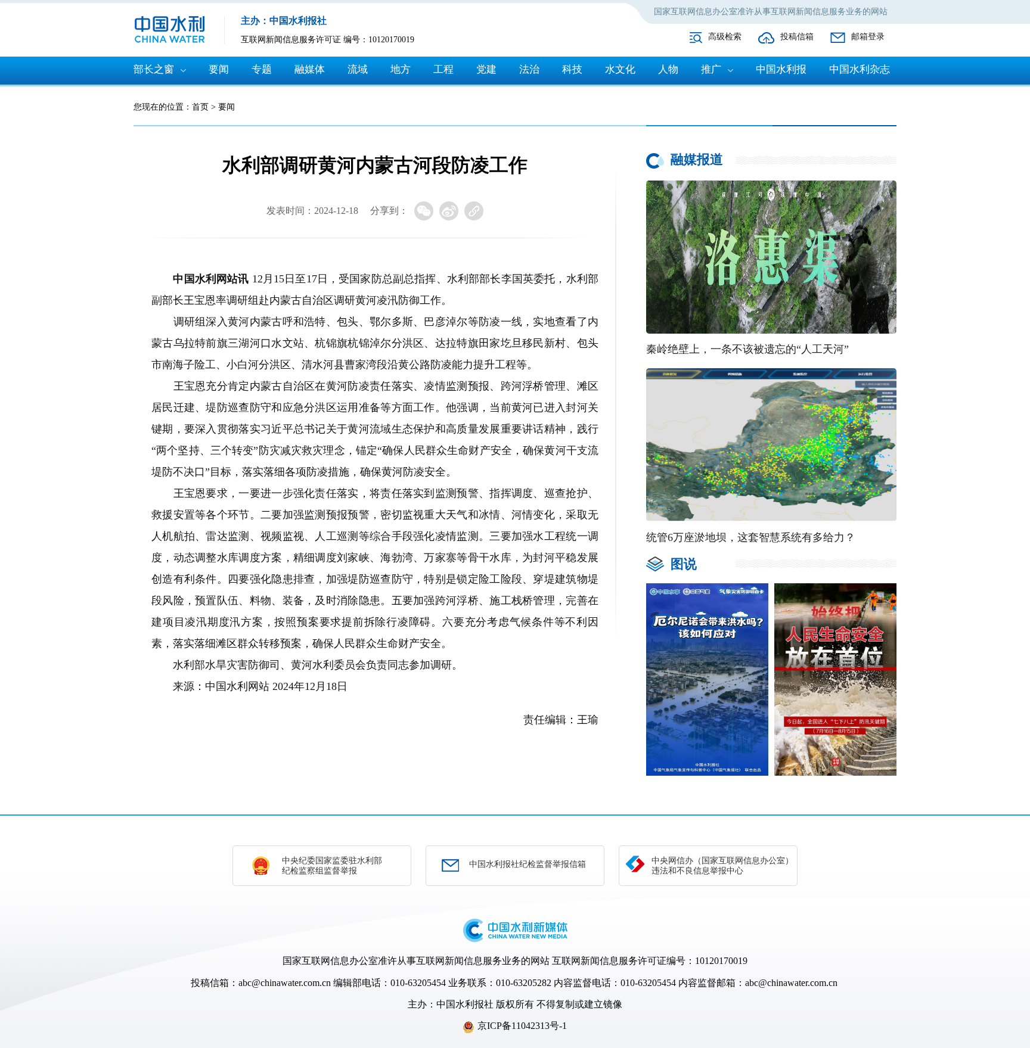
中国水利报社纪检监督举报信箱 (527, 864)
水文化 (620, 69)
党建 (486, 69)
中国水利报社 (465, 1004)
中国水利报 (781, 69)
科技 (572, 69)
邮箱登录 (868, 36)
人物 (668, 69)
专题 (262, 69)
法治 (529, 69)
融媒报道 (697, 159)
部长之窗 (154, 69)
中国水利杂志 (859, 69)
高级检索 (725, 36)
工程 (443, 69)
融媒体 (309, 69)
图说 (684, 563)
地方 (400, 69)
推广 (711, 69)
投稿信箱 (797, 36)
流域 (358, 69)
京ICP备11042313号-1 (522, 1026)
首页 (200, 106)
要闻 (219, 69)
